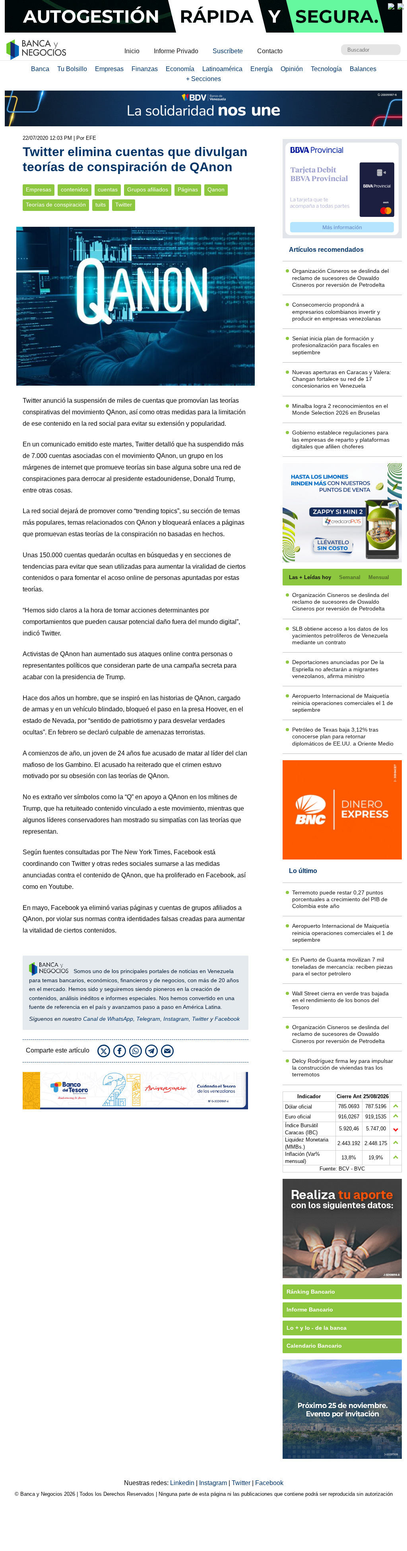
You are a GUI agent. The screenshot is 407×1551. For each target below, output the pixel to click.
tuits (100, 205)
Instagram (176, 1019)
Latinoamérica (222, 69)
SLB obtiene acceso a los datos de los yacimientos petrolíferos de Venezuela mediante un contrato (340, 636)
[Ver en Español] (400, 6)
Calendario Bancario (314, 1345)
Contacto (270, 51)
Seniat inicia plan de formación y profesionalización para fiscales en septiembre (335, 345)
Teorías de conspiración (56, 205)
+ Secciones (203, 78)
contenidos (74, 190)
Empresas (109, 69)
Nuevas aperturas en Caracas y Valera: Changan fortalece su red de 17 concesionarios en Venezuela (341, 379)
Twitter (123, 205)
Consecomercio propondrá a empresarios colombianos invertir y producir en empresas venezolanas (336, 311)
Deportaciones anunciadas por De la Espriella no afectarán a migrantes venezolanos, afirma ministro (338, 669)
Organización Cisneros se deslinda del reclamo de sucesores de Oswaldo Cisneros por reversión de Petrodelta (340, 278)
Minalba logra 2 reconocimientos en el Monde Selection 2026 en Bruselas (340, 409)
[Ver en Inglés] (391, 6)
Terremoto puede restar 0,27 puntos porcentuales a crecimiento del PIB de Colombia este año (340, 899)
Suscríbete (228, 51)
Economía (180, 69)
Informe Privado (176, 51)
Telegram (148, 1019)
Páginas (188, 190)
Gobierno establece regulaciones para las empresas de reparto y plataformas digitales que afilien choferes (341, 439)
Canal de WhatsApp (108, 1019)
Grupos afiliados (147, 190)
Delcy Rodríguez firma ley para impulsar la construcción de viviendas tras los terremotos (342, 1068)
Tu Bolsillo (72, 69)
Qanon (216, 190)
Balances (363, 69)
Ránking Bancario (311, 1291)
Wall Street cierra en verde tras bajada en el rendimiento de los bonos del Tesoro (340, 1000)
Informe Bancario (310, 1309)
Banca (40, 69)
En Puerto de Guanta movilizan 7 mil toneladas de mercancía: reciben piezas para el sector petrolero (342, 966)
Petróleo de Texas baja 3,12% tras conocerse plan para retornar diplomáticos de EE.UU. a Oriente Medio (342, 736)
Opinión (292, 69)
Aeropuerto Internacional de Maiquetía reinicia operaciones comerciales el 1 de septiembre (342, 703)
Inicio (132, 51)
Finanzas (145, 69)
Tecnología (326, 69)
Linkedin (183, 1483)
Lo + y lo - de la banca (317, 1328)
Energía (261, 69)
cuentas (108, 190)
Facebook (227, 1019)
